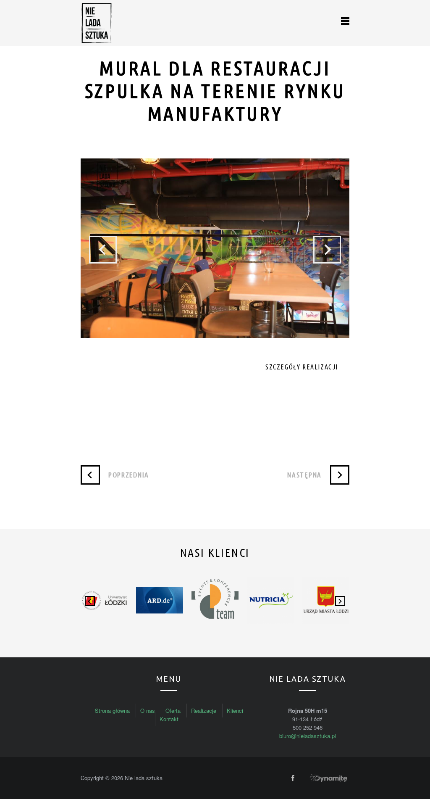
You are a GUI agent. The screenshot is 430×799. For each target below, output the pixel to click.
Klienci (235, 711)
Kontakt (169, 719)
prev (90, 601)
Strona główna (112, 711)
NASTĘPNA (304, 475)
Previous (103, 250)
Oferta (173, 711)
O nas (147, 711)
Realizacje (203, 711)
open (345, 21)
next (340, 601)
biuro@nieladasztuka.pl (307, 736)
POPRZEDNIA (128, 475)
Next (327, 250)
